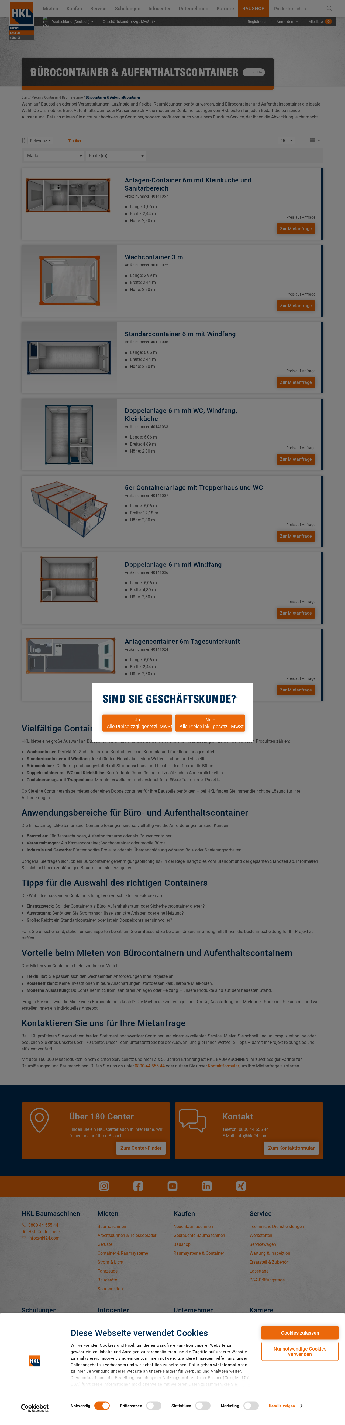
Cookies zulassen (300, 1333)
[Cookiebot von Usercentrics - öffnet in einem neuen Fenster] (34, 1408)
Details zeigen (282, 1405)
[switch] (153, 1405)
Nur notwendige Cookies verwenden (300, 1351)
